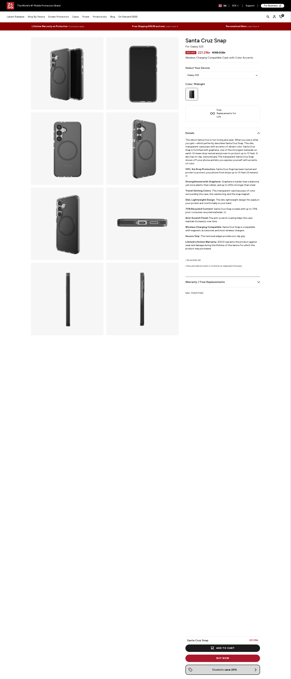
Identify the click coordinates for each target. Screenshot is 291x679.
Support (250, 5)
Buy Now (222, 658)
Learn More (252, 26)
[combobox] (222, 6)
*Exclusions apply (76, 26)
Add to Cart (225, 648)
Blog (112, 16)
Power (85, 16)
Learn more (171, 26)
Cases (75, 16)
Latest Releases (15, 16)
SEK (234, 5)
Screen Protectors (58, 16)
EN (225, 5)
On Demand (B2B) (128, 16)
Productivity (100, 16)
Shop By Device (36, 16)
